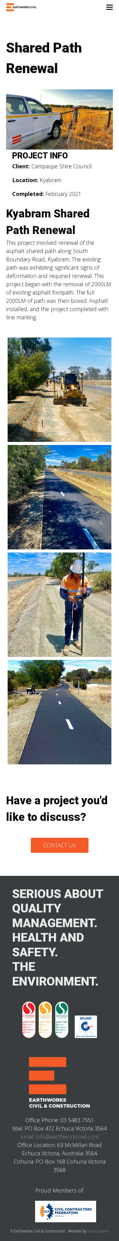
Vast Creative (98, 1231)
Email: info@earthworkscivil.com (59, 1136)
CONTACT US (59, 845)
